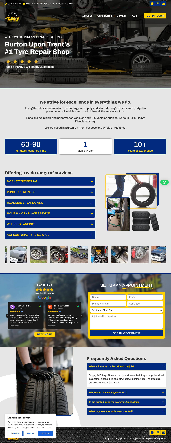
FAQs (134, 16)
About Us (87, 16)
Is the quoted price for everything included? (114, 402)
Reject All (30, 433)
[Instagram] (158, 3)
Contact (121, 16)
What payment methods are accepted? (111, 411)
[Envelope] (163, 3)
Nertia (163, 438)
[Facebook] (152, 3)
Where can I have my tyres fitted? (108, 392)
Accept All (45, 433)
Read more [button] (14, 326)
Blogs (108, 438)
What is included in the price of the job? (111, 366)
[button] (81, 316)
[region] (30, 426)
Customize (15, 433)
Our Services (104, 16)
